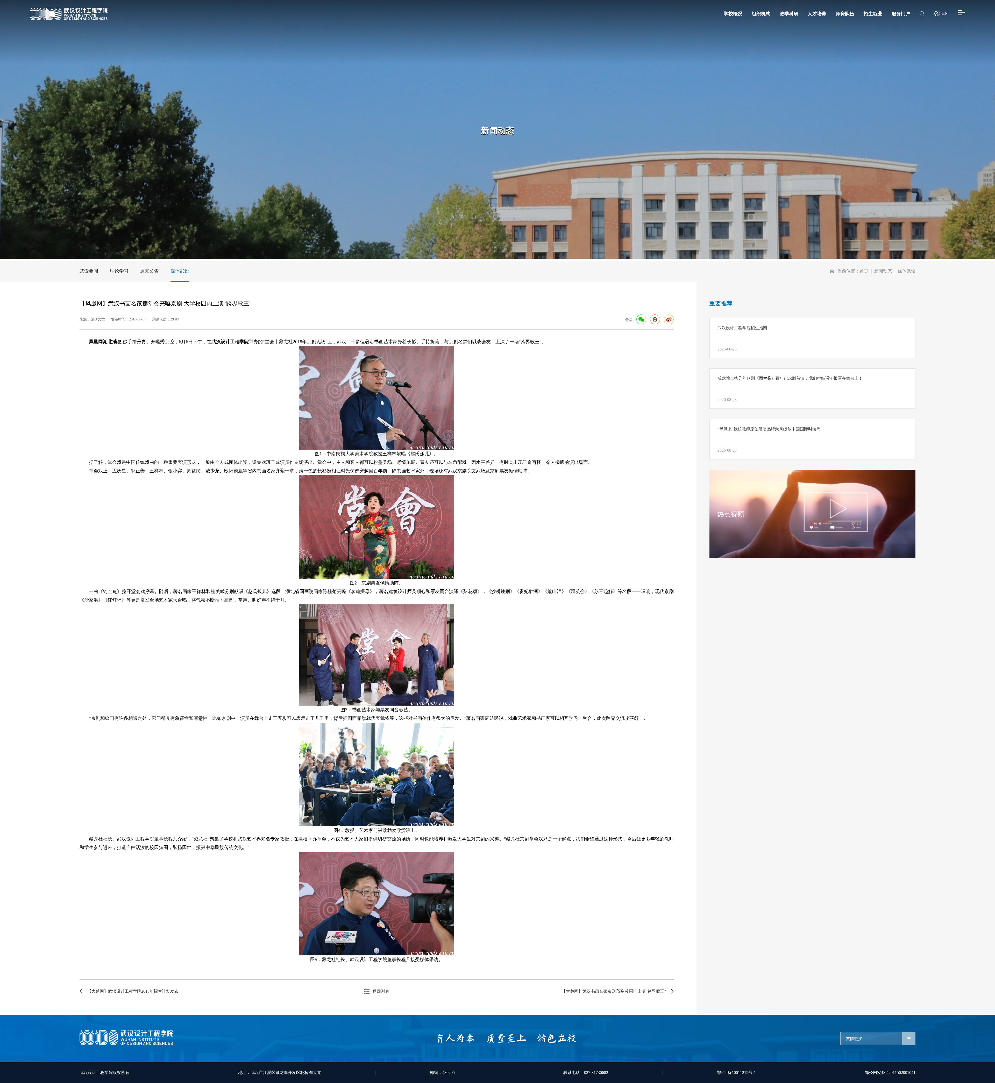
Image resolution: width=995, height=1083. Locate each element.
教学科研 (789, 13)
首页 (863, 271)
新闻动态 (883, 271)
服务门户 (901, 13)
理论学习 (119, 271)
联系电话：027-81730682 (585, 1072)
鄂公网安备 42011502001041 (890, 1072)
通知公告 (149, 271)
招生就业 (873, 13)
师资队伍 (845, 13)
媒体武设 (179, 271)
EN (945, 13)
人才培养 (817, 13)
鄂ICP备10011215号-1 (736, 1072)
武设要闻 (89, 271)
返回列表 (381, 991)
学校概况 (733, 13)
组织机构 (761, 13)
